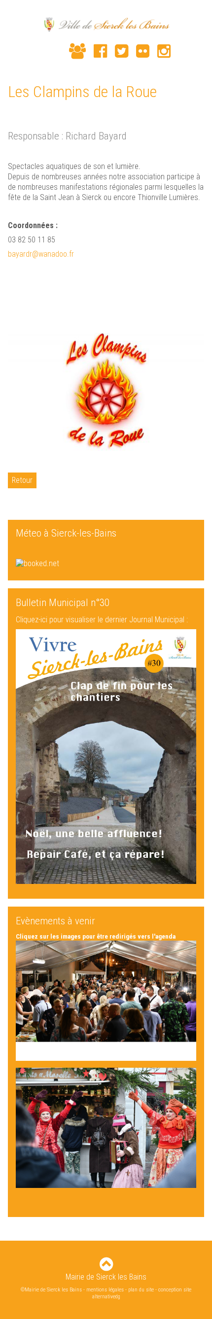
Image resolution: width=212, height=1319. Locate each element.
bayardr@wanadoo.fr (41, 254)
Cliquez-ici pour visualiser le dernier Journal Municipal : (102, 619)
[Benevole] (73, 51)
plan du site (141, 1289)
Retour (22, 480)
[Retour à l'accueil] (106, 25)
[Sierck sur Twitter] (117, 51)
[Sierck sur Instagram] (160, 51)
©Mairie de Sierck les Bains (51, 1289)
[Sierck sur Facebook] (96, 51)
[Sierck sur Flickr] (138, 51)
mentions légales (105, 1289)
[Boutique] (57, 52)
